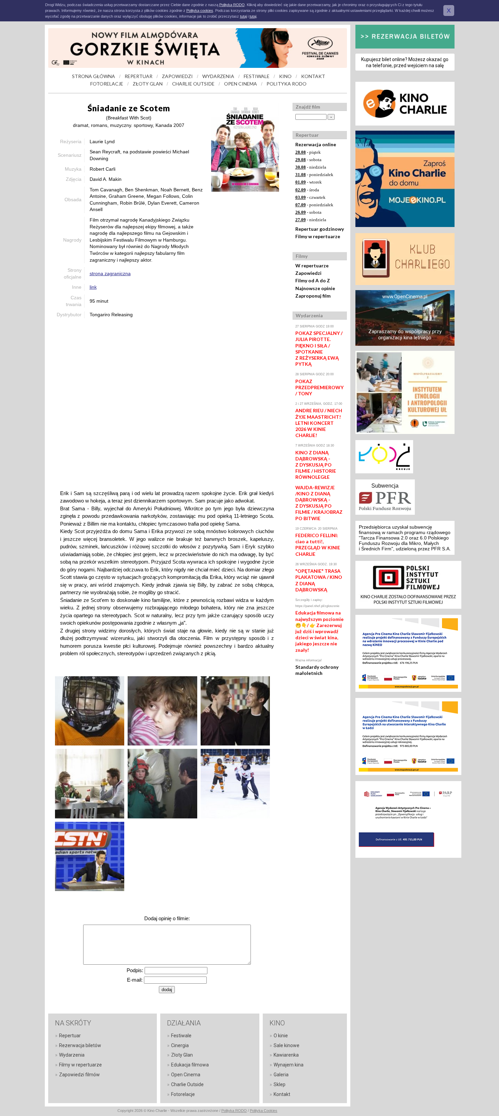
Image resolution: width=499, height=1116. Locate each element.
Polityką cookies (199, 10)
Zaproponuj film (313, 296)
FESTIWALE (257, 76)
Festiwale (181, 1035)
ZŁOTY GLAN (148, 84)
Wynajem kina (288, 1064)
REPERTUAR (138, 76)
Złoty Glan (182, 1055)
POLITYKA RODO (286, 84)
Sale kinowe (286, 1045)
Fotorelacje (183, 1094)
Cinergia (180, 1045)
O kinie (281, 1035)
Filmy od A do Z (312, 280)
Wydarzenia (72, 1055)
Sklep (279, 1084)
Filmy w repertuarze (317, 236)
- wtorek (308, 182)
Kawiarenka (286, 1055)
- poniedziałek (314, 174)
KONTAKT (313, 76)
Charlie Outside (187, 1084)
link (93, 287)
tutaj (243, 16)
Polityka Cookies (263, 1111)
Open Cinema (185, 1074)
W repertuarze (312, 265)
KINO (285, 76)
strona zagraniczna (110, 273)
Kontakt (282, 1094)
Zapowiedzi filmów (79, 1074)
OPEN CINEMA (240, 84)
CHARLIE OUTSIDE (193, 84)
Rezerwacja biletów (80, 1045)
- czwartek (310, 197)
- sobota (308, 159)
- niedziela (310, 167)
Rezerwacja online (315, 144)
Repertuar (70, 1035)
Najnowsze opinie (315, 288)
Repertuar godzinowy (319, 229)
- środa (307, 189)
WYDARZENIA (218, 76)
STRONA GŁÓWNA (93, 76)
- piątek (308, 152)
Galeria (281, 1074)
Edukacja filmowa (190, 1064)
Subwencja (385, 486)
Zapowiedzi (308, 273)
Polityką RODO (232, 5)
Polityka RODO (234, 1111)
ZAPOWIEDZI (177, 76)
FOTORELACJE (106, 84)
